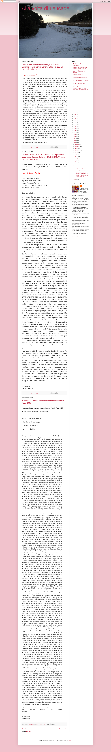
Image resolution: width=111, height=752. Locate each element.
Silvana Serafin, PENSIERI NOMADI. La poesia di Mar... (82, 173)
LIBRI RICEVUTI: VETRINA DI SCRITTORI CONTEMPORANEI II (81, 89)
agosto (76, 152)
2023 (75, 120)
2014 (75, 138)
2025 (75, 116)
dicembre (77, 144)
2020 (75, 126)
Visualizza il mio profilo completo (79, 237)
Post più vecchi (62, 729)
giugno (76, 156)
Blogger (70, 740)
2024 (75, 118)
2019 (75, 128)
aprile (76, 161)
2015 (75, 136)
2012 (75, 142)
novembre (77, 146)
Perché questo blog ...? (78, 64)
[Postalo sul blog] (52, 147)
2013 (75, 140)
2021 (75, 124)
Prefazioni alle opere (78, 74)
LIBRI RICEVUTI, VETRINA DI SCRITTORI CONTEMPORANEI (80, 78)
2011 (75, 179)
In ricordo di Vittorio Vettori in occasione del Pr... (81, 176)
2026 (75, 114)
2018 (75, 130)
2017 (75, 132)
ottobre (76, 148)
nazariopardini (85, 186)
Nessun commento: (44, 147)
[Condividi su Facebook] (56, 147)
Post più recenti (25, 729)
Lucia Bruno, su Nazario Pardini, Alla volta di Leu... (81, 169)
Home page (44, 729)
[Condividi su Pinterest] (57, 147)
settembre (77, 150)
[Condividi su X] (54, 147)
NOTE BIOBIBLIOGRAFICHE (80, 85)
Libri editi (75, 86)
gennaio (77, 167)
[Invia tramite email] (51, 147)
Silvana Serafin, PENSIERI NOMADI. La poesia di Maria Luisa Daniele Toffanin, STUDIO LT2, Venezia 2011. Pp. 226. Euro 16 (43, 157)
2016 (75, 134)
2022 (75, 122)
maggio (77, 158)
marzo (76, 163)
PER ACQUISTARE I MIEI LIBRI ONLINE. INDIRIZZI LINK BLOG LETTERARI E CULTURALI (80, 82)
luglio (76, 154)
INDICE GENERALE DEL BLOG (80, 76)
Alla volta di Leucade (45, 8)
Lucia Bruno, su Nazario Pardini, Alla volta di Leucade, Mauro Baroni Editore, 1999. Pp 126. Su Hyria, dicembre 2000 (42, 67)
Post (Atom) (29, 731)
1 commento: (42, 724)
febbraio (77, 165)
